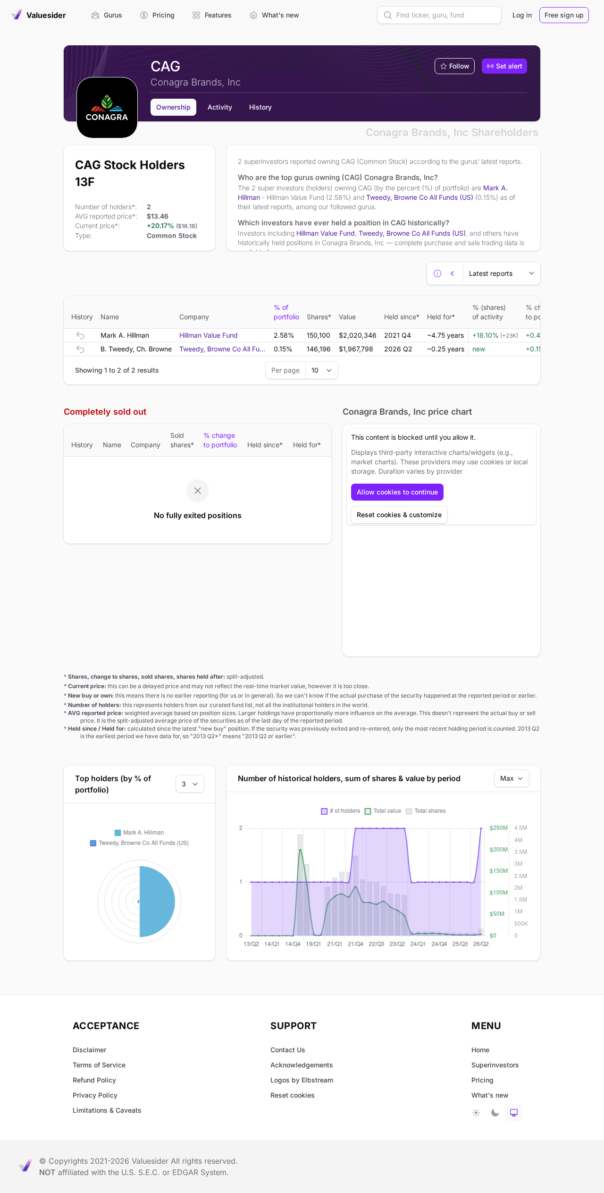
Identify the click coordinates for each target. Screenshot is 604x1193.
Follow (459, 66)
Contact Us (287, 1050)
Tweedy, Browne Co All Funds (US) (419, 197)
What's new (490, 1095)
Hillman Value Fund (325, 233)
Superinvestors (495, 1065)
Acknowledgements (301, 1065)
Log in (522, 15)
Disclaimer (89, 1050)
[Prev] (452, 273)
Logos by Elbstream (301, 1080)
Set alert (509, 66)
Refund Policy (94, 1080)
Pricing (482, 1080)
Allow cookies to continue (397, 492)
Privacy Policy (95, 1095)
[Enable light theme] (476, 1112)
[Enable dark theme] (495, 1112)
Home (480, 1050)
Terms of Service (99, 1065)
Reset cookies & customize (399, 515)
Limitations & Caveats (107, 1110)
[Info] (437, 273)
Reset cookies (292, 1095)
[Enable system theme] (513, 1112)
